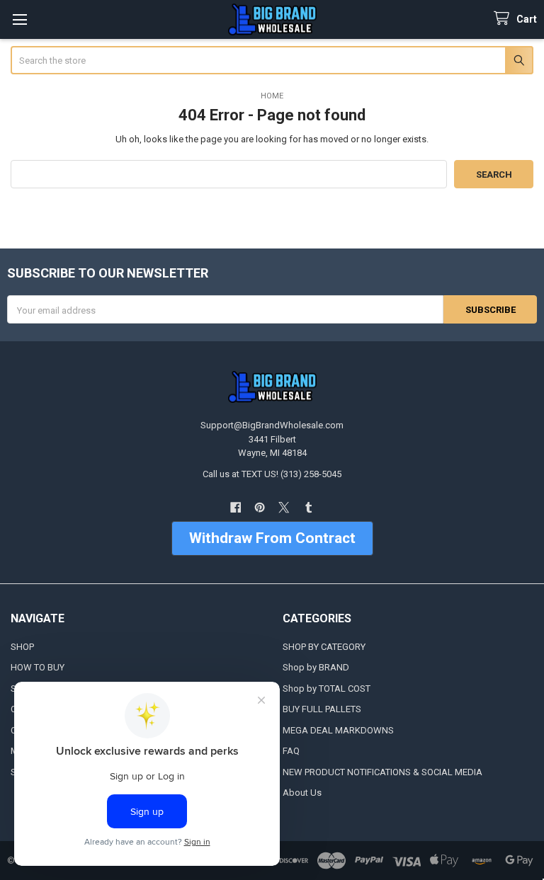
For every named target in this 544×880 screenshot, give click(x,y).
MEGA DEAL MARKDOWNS (338, 730)
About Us (302, 792)
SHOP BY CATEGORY (324, 646)
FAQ (291, 750)
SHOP (22, 646)
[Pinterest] (259, 507)
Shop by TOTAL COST (326, 688)
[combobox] (272, 60)
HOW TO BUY (37, 667)
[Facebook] (235, 507)
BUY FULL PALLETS (322, 709)
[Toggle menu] (19, 19)
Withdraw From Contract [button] (272, 538)
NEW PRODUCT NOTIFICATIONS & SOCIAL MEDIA (382, 772)
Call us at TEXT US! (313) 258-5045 (272, 474)
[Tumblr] (308, 507)
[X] (284, 507)
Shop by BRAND (316, 667)
